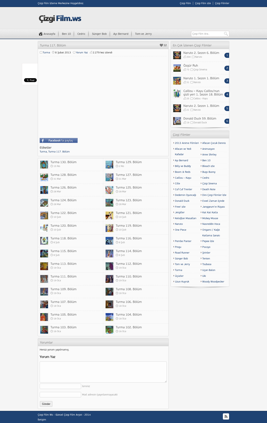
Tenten (206, 258)
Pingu (178, 247)
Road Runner (182, 252)
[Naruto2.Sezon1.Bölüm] (201, 105)
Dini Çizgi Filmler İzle (214, 195)
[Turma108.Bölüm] (129, 289)
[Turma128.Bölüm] (63, 174)
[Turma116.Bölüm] (129, 238)
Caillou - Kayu (201, 98)
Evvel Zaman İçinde (213, 201)
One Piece (180, 229)
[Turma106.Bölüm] (129, 301)
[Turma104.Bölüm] (129, 314)
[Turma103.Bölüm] (63, 327)
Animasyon (208, 149)
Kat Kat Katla (210, 212)
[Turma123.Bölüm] (129, 200)
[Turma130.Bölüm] (63, 162)
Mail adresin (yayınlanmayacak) (99, 394)
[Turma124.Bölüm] (63, 200)
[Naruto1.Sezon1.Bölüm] (201, 78)
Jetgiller (180, 212)
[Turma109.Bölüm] (63, 289)
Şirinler (206, 252)
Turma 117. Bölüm (59, 151)
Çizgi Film (185, 3)
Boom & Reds (182, 172)
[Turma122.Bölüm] (63, 212)
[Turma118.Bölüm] (63, 238)
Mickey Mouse (210, 218)
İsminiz (86, 386)
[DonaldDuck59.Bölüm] (199, 118)
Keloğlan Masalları (185, 218)
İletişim (42, 419)
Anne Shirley (209, 154)
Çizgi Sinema (200, 69)
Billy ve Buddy (183, 166)
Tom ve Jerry (143, 34)
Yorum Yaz (82, 52)
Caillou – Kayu (183, 177)
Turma (46, 52)
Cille (177, 183)
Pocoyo (206, 247)
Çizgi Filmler (222, 3)
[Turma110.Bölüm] (129, 276)
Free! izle (180, 206)
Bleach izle (208, 166)
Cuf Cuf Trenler (183, 189)
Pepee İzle (208, 241)
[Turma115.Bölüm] (63, 251)
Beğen (161, 45)
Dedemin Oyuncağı (185, 195)
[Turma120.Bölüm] (63, 225)
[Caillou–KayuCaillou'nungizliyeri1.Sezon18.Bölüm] (203, 92)
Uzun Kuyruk (182, 281)
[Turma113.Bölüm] (63, 263)
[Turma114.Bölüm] (129, 251)
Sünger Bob (99, 34)
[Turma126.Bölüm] (63, 187)
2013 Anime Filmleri (187, 143)
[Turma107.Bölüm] (63, 301)
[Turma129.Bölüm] (129, 162)
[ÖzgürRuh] (190, 65)
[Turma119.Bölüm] (129, 225)
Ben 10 (66, 34)
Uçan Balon (208, 270)
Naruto (198, 57)
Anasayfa (49, 34)
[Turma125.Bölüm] (129, 187)
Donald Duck (200, 122)
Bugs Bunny (208, 172)
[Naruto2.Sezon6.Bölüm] (201, 52)
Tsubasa (206, 264)
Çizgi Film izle (203, 3)
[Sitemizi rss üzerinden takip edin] (226, 416)
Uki (204, 276)
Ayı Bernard (120, 34)
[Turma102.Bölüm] (129, 327)
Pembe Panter (183, 241)
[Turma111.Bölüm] (63, 276)
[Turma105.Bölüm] (63, 314)
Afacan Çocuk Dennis (214, 143)
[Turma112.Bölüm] (129, 263)
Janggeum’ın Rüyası (213, 206)
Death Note (208, 189)
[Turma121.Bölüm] (129, 212)
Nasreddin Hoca (211, 224)
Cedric (81, 34)
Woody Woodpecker (213, 281)
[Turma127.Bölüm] (129, 174)
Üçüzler (179, 276)
